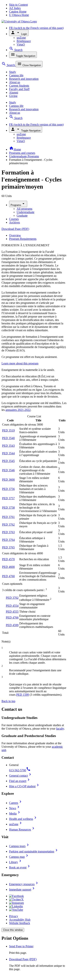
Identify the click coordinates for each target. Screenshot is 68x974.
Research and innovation (24, 78)
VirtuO (21, 44)
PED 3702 (12, 597)
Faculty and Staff (19, 89)
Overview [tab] (15, 235)
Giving (13, 96)
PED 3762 (8, 524)
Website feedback (19, 923)
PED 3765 (8, 547)
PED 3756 (8, 489)
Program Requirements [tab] (22, 238)
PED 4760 (8, 576)
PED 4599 (12, 625)
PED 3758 (8, 507)
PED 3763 (8, 532)
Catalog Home (17, 11)
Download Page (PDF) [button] (23, 959)
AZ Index (15, 8)
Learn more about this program (20, 363)
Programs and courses (22, 152)
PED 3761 (8, 517)
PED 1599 (22, 694)
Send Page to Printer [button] (21, 946)
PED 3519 (8, 430)
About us (14, 82)
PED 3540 (8, 438)
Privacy (13, 916)
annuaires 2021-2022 (18, 409)
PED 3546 (8, 470)
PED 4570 (8, 559)
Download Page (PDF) (15, 228)
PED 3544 (8, 453)
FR (36, 28)
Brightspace (24, 41)
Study (12, 72)
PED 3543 (8, 445)
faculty (60, 728)
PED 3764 (8, 539)
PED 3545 (8, 461)
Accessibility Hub (19, 919)
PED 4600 (8, 566)
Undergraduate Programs (24, 156)
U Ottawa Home (19, 15)
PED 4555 (12, 611)
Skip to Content (18, 4)
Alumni (13, 92)
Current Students (19, 85)
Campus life (16, 75)
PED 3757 (8, 498)
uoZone (21, 37)
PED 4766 (12, 617)
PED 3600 (8, 479)
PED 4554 (12, 605)
